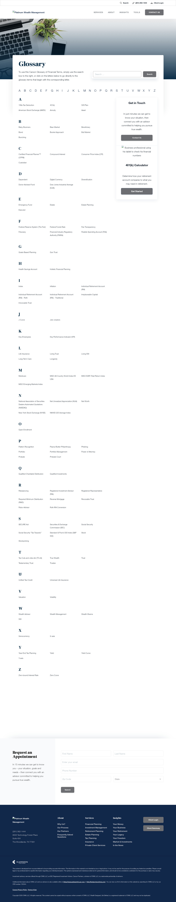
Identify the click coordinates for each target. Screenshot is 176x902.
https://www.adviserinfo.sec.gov (74, 882)
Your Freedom (119, 838)
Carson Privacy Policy (20, 890)
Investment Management (96, 827)
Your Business (119, 827)
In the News (118, 845)
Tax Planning (90, 838)
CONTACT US (154, 12)
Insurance (89, 842)
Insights (124, 12)
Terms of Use (32, 890)
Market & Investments (122, 842)
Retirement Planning (94, 831)
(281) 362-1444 (141, 3)
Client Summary (153, 828)
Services (98, 12)
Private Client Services (95, 845)
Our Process (62, 827)
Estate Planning (92, 834)
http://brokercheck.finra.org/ (96, 882)
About (111, 12)
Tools (137, 12)
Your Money (118, 824)
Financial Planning (93, 824)
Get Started (137, 191)
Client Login (159, 3)
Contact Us (136, 138)
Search (125, 3)
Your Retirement (120, 831)
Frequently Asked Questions (65, 835)
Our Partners (63, 831)
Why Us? (61, 824)
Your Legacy (118, 834)
